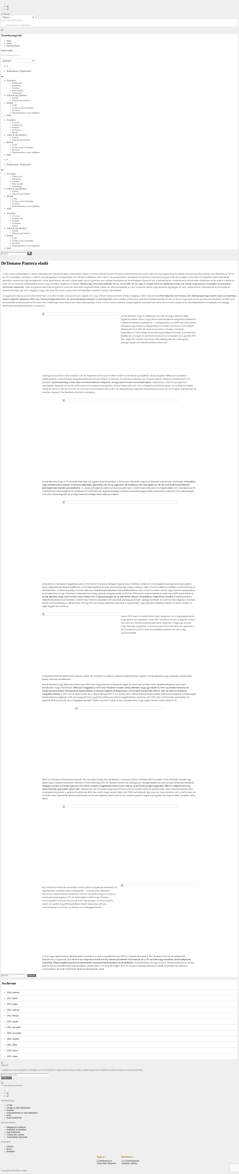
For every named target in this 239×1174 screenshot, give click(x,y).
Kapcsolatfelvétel (14, 1118)
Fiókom (15, 98)
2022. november (14, 1033)
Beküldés (11, 1151)
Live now (16, 123)
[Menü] (2, 76)
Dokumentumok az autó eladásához (26, 113)
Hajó (9, 41)
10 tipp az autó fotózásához (22, 108)
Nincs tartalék (17, 91)
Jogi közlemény (13, 1132)
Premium (15, 128)
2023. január (12, 1021)
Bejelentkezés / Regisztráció (19, 25)
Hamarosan (16, 86)
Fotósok (10, 1110)
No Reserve (16, 130)
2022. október (13, 1039)
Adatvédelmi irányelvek (17, 1137)
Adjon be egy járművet (17, 95)
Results (15, 132)
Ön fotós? (16, 110)
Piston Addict (7, 50)
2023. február (13, 1015)
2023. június (12, 998)
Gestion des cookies (15, 1134)
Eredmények (17, 93)
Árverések (11, 80)
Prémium (15, 88)
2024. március (13, 992)
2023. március (13, 1010)
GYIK (14, 105)
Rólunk (10, 103)
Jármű (9, 43)
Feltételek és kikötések (16, 1129)
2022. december (14, 1027)
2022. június (12, 1050)
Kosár (9, 1149)
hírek (9, 115)
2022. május (12, 1056)
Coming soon (17, 125)
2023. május (12, 1004)
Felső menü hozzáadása (11, 20)
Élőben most (17, 83)
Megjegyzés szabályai (16, 1127)
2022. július (12, 1044)
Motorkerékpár (13, 46)
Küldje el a (6, 1078)
